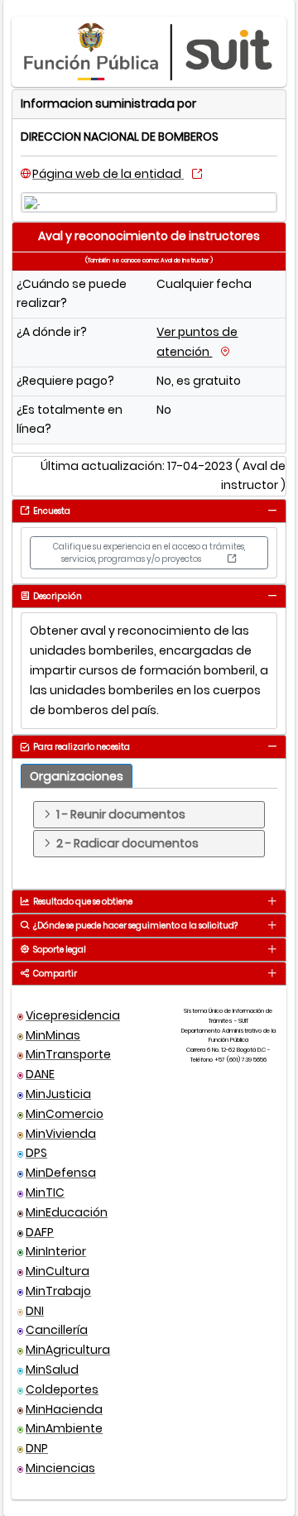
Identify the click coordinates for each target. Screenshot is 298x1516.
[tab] (272, 510)
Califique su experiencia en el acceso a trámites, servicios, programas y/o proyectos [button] (149, 552)
